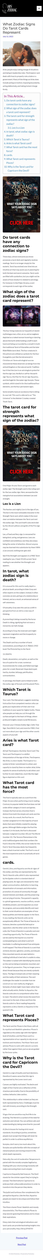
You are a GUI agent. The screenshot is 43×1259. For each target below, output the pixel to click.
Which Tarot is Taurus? (18, 139)
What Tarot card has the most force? (21, 149)
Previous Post (21, 1238)
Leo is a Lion (18, 127)
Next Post (22, 1244)
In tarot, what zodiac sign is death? (20, 133)
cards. (9, 155)
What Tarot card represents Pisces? (20, 160)
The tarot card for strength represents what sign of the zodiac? (20, 119)
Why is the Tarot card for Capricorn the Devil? (20, 168)
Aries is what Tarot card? (19, 143)
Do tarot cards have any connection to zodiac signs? (20, 102)
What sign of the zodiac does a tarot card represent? (21, 110)
